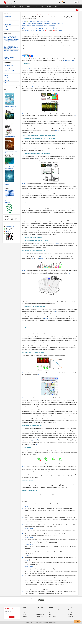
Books (28, 6)
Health (6, 91)
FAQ (5, 82)
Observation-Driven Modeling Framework (64, 49)
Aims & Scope (8, 16)
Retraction (70, 614)
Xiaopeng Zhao (36, 21)
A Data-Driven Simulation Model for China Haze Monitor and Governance (11, 57)
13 (22, 562)
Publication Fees (8, 26)
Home (6, 6)
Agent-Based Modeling (37, 49)
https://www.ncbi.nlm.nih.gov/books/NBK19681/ (34, 550)
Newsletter (6, 75)
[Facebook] (8, 219)
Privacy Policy (70, 616)
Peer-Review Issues (40, 614)
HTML (40, 30)
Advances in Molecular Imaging (11, 121)
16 (40, 256)
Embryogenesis (27, 49)
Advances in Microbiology (10, 136)
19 (68, 440)
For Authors (38, 612)
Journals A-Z (25, 609)
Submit (56, 6)
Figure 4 (41, 258)
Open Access (70, 609)
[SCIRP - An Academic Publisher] (11, 2)
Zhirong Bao (46, 21)
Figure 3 (58, 243)
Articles (14, 6)
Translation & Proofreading (54, 612)
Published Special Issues (9, 68)
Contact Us (6, 80)
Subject (24, 610)
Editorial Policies (39, 610)
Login (76, 2)
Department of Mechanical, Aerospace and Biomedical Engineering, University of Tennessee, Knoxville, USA (44, 27)
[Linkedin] (12, 219)
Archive (6, 21)
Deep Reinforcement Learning (49, 49)
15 (36, 243)
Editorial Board (8, 24)
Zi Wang (30, 21)
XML (43, 30)
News (35, 6)
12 (22, 557)
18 (32, 440)
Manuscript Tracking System (55, 609)
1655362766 (8, 231)
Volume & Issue (52, 616)
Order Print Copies (53, 610)
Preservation (70, 612)
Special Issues (39, 618)
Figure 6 (54, 345)
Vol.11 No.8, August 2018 (47, 13)
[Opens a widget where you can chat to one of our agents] (77, 621)
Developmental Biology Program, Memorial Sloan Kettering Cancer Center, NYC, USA (39, 28)
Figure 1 (53, 90)
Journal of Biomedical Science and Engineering (31, 13)
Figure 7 (38, 439)
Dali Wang (24, 21)
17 (33, 258)
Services (49, 6)
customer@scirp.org (10, 226)
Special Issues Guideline (9, 70)
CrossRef (27, 506)
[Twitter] (5, 219)
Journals (21, 6)
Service (51, 607)
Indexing (7, 29)
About (41, 6)
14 (22, 214)
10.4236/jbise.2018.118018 (29, 30)
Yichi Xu (41, 21)
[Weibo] (16, 219)
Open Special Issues (8, 65)
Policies (70, 607)
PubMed (31, 506)
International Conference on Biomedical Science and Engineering (10, 201)
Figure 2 (59, 130)
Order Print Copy (7, 77)
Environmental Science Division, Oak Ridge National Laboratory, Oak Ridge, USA (38, 25)
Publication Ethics (71, 610)
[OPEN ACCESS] (63, 2)
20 (36, 444)
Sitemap (24, 614)
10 (22, 206)
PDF (37, 30)
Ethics (37, 609)
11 (75, 212)
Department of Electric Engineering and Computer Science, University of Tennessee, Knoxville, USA (42, 23)
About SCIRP (39, 607)
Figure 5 (46, 318)
